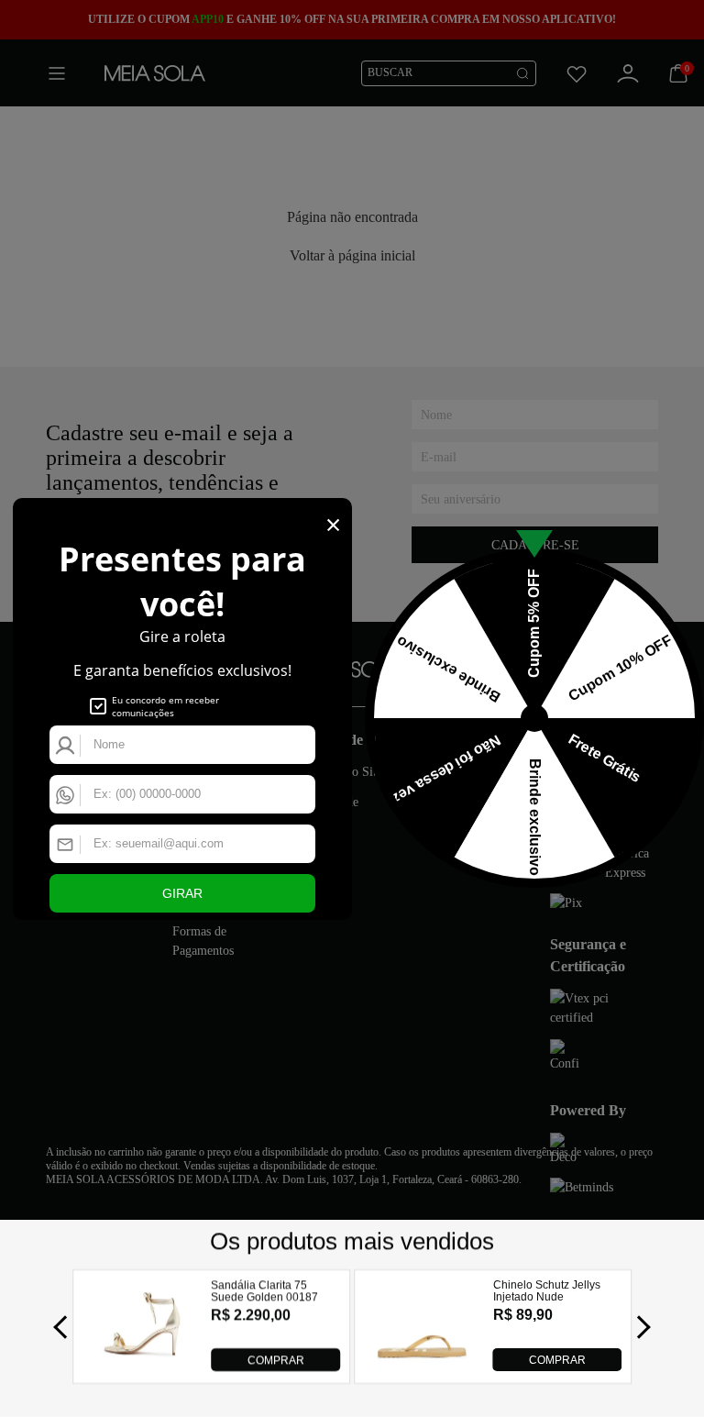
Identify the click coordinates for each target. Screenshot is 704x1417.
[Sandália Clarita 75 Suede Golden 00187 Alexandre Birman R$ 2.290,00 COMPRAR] (140, 1366)
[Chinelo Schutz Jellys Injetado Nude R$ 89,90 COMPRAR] (422, 1366)
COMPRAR (276, 1360)
